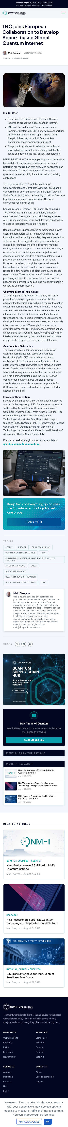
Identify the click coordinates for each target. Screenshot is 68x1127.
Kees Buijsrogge (15, 566)
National (11, 969)
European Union (41, 547)
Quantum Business (11, 58)
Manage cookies (29, 1121)
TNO (43, 582)
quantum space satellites (20, 582)
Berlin (9, 547)
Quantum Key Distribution (20, 577)
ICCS (43, 553)
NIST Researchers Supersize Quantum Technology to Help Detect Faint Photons (37, 784)
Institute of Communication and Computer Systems (30, 559)
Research (25, 58)
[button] (17, 644)
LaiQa (34, 566)
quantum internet (16, 571)
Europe (22, 547)
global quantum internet (20, 553)
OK (47, 1121)
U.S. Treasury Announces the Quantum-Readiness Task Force (36, 797)
